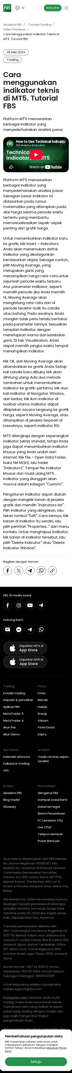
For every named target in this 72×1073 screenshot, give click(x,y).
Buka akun (52, 8)
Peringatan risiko (15, 997)
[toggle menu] (66, 8)
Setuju (36, 1061)
